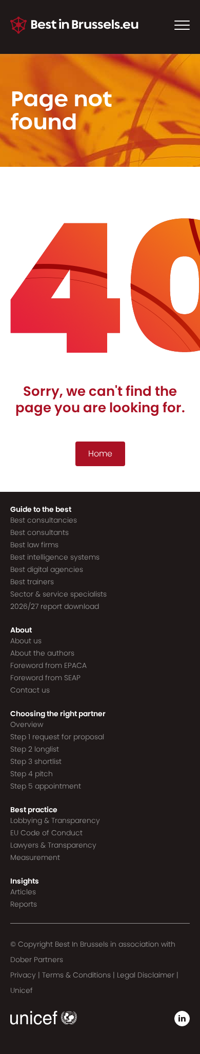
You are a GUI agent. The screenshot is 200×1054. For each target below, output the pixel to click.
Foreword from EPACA (48, 665)
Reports (23, 904)
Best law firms (34, 545)
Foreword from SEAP (45, 678)
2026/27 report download (54, 606)
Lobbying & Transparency (55, 820)
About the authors (42, 653)
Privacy (23, 975)
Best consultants (39, 532)
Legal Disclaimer (145, 975)
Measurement (35, 857)
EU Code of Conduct (46, 833)
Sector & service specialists (58, 594)
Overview (26, 724)
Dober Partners (36, 959)
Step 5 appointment (45, 786)
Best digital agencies (46, 569)
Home (100, 453)
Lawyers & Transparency (53, 845)
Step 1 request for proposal (57, 737)
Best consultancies (43, 520)
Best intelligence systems (54, 557)
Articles (23, 892)
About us (26, 641)
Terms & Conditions (76, 975)
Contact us (30, 690)
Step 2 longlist (34, 749)
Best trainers (32, 582)
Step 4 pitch (31, 774)
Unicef (21, 990)
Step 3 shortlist (36, 761)
